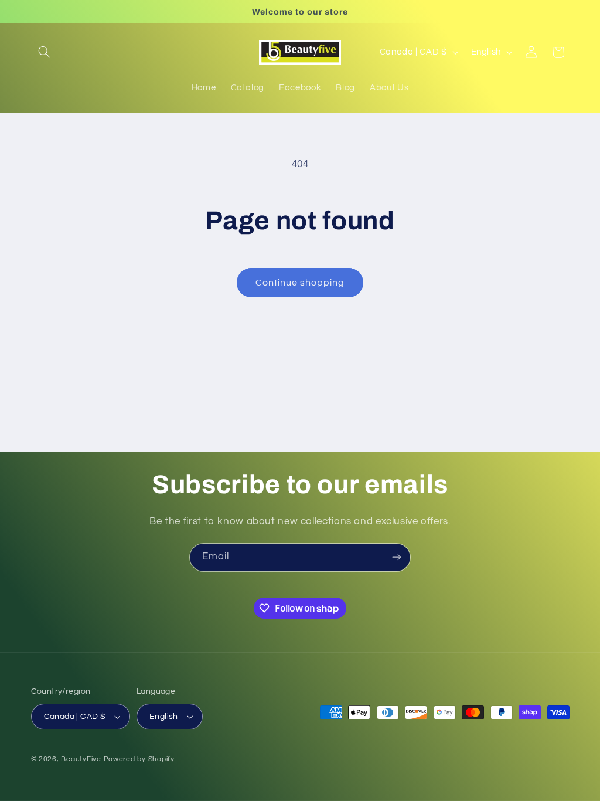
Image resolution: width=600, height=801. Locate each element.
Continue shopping (300, 282)
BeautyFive (81, 759)
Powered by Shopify (139, 759)
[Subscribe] (396, 557)
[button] (44, 52)
